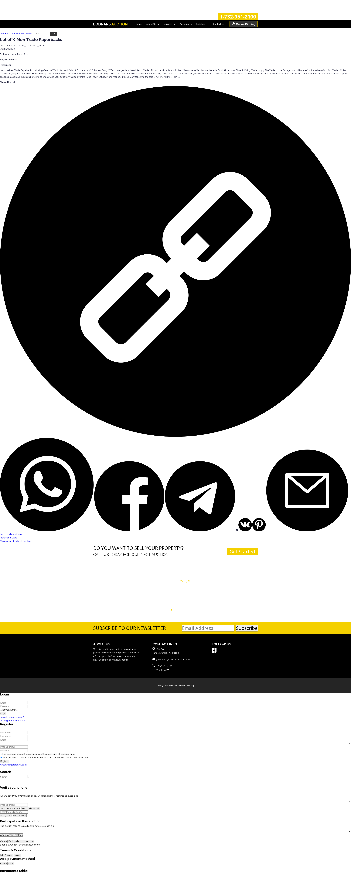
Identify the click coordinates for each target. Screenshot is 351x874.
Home (138, 23)
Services (168, 23)
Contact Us (218, 23)
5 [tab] (174, 610)
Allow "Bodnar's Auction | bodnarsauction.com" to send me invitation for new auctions (45, 757)
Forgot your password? (12, 717)
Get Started (242, 551)
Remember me (10, 710)
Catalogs (200, 23)
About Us (151, 23)
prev (2, 33)
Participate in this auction (21, 841)
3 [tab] (169, 610)
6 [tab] (177, 610)
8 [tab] (182, 610)
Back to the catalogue (16, 33)
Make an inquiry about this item (15, 541)
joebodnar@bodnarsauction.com (173, 659)
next (30, 33)
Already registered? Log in (13, 764)
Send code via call (30, 808)
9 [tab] (184, 610)
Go (53, 34)
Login (3, 713)
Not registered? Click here (13, 720)
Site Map (190, 685)
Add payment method (11, 835)
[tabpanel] (175, 577)
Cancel (3, 841)
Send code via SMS (10, 808)
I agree (17, 855)
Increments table (8, 537)
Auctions (184, 23)
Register (4, 761)
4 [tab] (171, 610)
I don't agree (6, 855)
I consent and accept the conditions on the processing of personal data (38, 754)
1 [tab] (164, 610)
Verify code (6, 815)
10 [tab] (187, 610)
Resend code (19, 815)
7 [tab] (179, 610)
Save (10, 863)
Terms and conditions (11, 534)
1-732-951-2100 (238, 16)
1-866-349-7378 (160, 669)
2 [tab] (166, 610)
